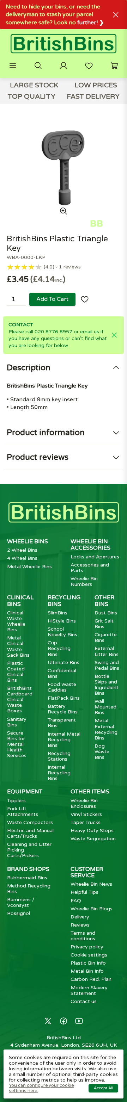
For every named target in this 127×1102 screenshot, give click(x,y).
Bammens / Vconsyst (20, 902)
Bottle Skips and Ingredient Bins (107, 684)
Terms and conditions (83, 936)
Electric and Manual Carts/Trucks (30, 833)
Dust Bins (106, 613)
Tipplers (16, 801)
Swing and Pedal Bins (107, 665)
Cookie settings (89, 955)
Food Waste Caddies (62, 687)
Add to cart (52, 299)
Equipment (24, 791)
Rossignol (18, 913)
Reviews (80, 925)
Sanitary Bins (16, 722)
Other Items (90, 791)
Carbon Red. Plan (91, 979)
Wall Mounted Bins (105, 707)
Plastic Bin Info (88, 963)
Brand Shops (28, 869)
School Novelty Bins (62, 632)
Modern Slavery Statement (89, 990)
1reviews (70, 267)
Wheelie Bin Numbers (84, 581)
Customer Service (87, 872)
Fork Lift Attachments (22, 811)
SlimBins (57, 613)
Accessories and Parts (90, 568)
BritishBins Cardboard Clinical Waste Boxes (19, 699)
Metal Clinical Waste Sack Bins (18, 646)
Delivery (80, 917)
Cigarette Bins (106, 637)
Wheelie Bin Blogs (92, 909)
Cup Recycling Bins (59, 648)
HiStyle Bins (62, 621)
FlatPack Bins (64, 698)
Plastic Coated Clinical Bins (16, 671)
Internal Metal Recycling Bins (64, 739)
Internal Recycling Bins (59, 772)
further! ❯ (90, 22)
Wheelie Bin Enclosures (84, 803)
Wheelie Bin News (91, 884)
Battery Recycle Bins (63, 709)
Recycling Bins (64, 600)
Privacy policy (87, 947)
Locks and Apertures (95, 557)
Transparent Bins (62, 723)
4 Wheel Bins (22, 558)
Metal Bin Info (87, 971)
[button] (13, 65)
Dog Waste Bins (102, 751)
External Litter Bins (107, 651)
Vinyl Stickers (86, 814)
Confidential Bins (62, 673)
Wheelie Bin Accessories (90, 544)
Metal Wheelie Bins (29, 567)
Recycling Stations (59, 756)
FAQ (76, 901)
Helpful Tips (84, 892)
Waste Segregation (93, 839)
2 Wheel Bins (22, 550)
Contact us (84, 1001)
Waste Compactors (30, 822)
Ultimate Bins (63, 662)
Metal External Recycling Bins (106, 729)
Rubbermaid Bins (27, 878)
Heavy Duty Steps (92, 831)
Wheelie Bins (27, 541)
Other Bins (104, 600)
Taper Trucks (86, 822)
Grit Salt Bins (104, 624)
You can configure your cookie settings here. (41, 1088)
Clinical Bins (20, 600)
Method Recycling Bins (28, 888)
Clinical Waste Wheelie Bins (16, 621)
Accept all (103, 1088)
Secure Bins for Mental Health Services (16, 744)
